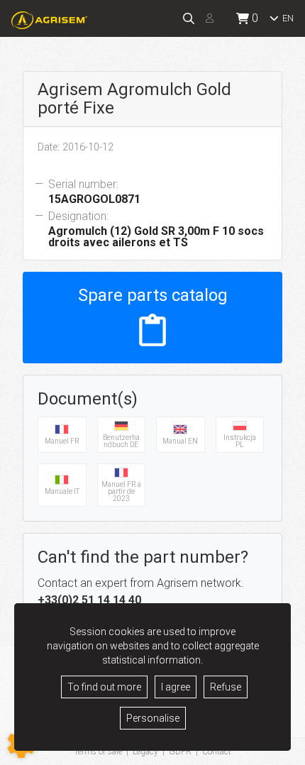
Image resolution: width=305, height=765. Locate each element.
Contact (216, 751)
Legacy (145, 751)
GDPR (180, 751)
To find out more (104, 687)
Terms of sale (98, 751)
